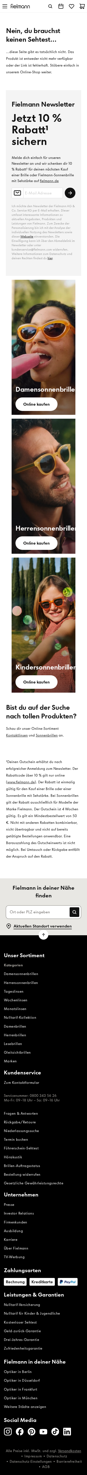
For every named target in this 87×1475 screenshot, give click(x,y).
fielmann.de (49, 181)
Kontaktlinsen (17, 735)
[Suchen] (50, 6)
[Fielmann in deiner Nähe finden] (61, 6)
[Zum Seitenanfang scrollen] (43, 935)
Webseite (26, 236)
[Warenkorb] (82, 6)
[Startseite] (20, 6)
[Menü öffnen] (5, 6)
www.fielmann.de (21, 782)
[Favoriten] (71, 6)
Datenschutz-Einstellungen (31, 1461)
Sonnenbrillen (47, 735)
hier (50, 258)
